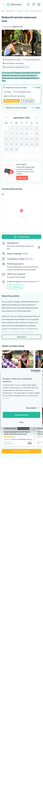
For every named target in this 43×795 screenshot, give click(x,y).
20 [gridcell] (37, 139)
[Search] (28, 4)
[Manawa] (14, 4)
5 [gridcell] (31, 128)
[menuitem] (39, 4)
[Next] (36, 117)
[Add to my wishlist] (39, 31)
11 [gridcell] (27, 133)
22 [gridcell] (11, 144)
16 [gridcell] (16, 139)
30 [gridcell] (16, 149)
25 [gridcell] (27, 144)
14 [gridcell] (6, 139)
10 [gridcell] (21, 133)
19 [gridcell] (32, 139)
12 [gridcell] (32, 133)
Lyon (26, 11)
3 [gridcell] (21, 128)
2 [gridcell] (16, 128)
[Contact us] (34, 4)
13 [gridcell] (37, 133)
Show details (31, 408)
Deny (21, 422)
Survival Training (36, 11)
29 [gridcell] (11, 149)
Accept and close (21, 415)
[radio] (21, 94)
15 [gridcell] (11, 139)
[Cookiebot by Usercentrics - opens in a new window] (30, 371)
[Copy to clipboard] (39, 247)
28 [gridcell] (6, 149)
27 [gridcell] (37, 144)
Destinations (10, 11)
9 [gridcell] (16, 133)
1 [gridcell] (11, 128)
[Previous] (6, 117)
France (20, 11)
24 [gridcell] (21, 144)
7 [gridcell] (6, 133)
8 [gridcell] (11, 133)
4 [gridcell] (26, 128)
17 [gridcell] (21, 139)
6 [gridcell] (36, 128)
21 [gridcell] (6, 144)
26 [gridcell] (32, 144)
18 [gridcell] (27, 139)
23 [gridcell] (16, 144)
